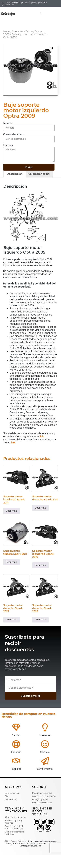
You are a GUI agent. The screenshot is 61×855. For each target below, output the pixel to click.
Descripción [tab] (15, 173)
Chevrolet (18, 31)
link (42, 436)
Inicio (6, 31)
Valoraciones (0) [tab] (39, 173)
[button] (42, 14)
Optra (29, 31)
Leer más (11, 510)
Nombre (7, 123)
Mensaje (8, 145)
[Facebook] (37, 822)
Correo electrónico (13, 134)
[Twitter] (44, 822)
